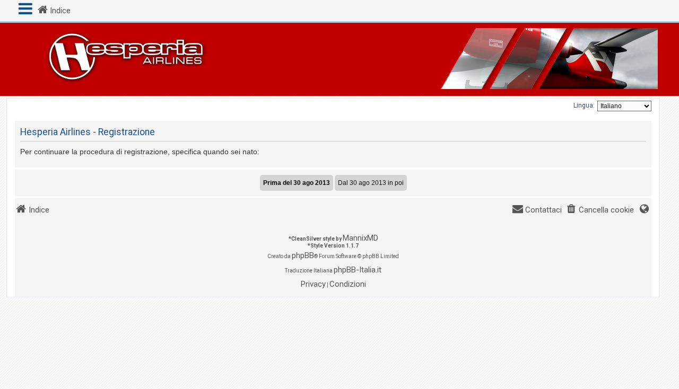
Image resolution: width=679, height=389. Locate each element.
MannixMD (360, 238)
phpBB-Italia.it (357, 270)
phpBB (303, 255)
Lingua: (584, 105)
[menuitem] (599, 210)
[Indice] (339, 59)
